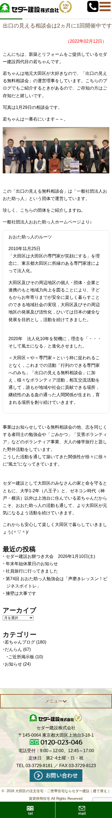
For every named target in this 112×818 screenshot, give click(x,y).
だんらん (13, 649)
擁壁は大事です (21, 593)
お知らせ (13, 664)
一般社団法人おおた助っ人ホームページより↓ (47, 222)
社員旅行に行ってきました (32, 571)
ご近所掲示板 (21, 656)
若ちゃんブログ (20, 642)
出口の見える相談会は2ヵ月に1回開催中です (57, 26)
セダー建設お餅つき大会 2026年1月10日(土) (50, 556)
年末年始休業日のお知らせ (32, 563)
